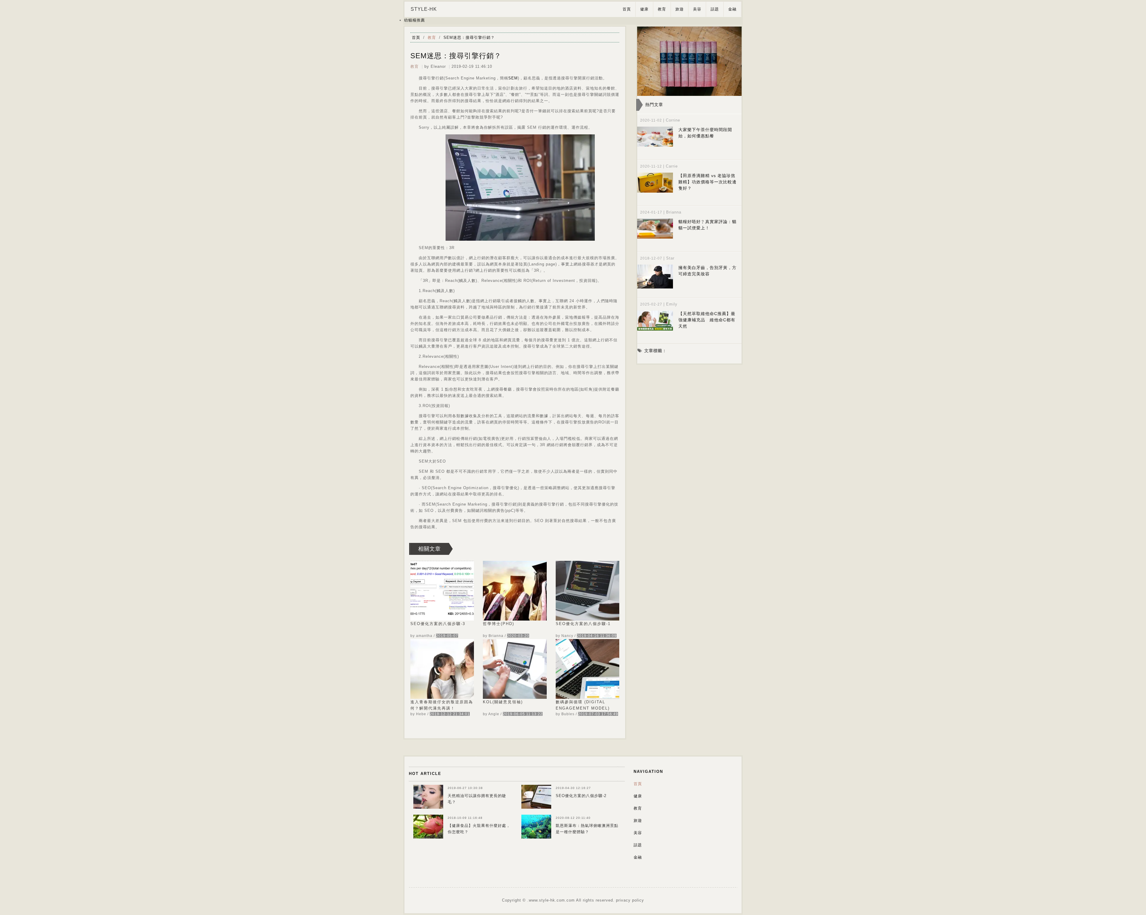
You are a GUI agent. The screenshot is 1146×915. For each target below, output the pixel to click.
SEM (513, 78)
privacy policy (630, 900)
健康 (644, 9)
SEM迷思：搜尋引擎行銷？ (469, 37)
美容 (697, 9)
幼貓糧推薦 (414, 20)
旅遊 (679, 9)
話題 (715, 9)
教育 (662, 9)
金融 (732, 9)
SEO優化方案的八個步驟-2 (581, 795)
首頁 (627, 9)
